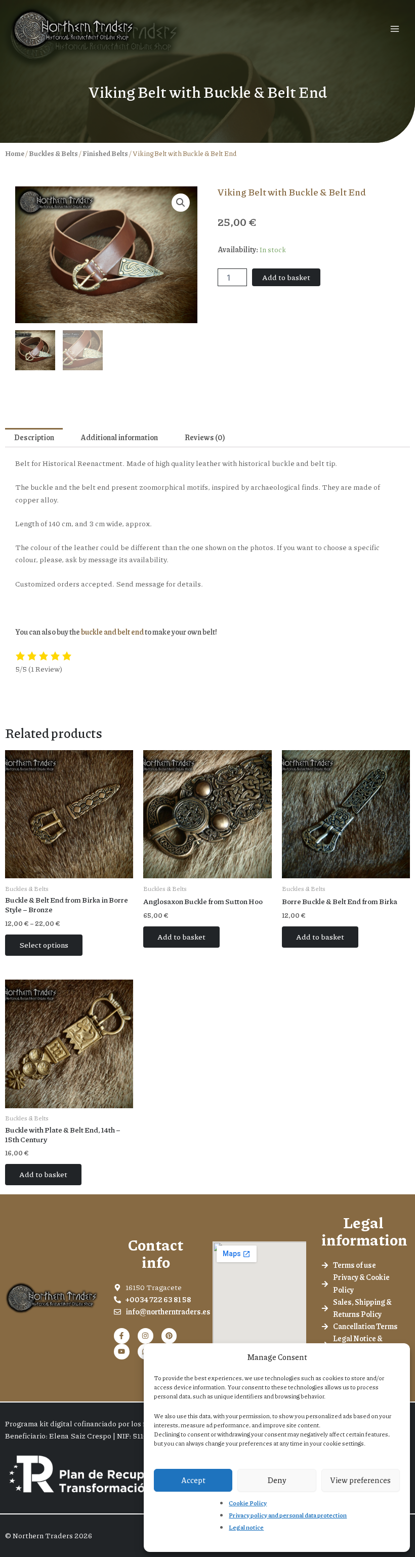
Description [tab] (34, 437)
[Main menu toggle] (395, 29)
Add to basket (286, 277)
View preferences (360, 1480)
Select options (43, 945)
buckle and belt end (112, 632)
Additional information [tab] (119, 437)
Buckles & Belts (53, 153)
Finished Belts (105, 153)
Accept (193, 1480)
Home (14, 153)
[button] (181, 202)
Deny (276, 1480)
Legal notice (246, 1527)
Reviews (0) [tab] (205, 437)
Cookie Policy (248, 1503)
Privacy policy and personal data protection (288, 1515)
